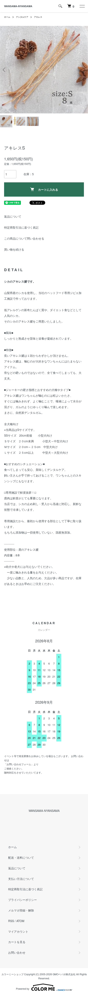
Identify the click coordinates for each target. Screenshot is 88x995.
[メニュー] (82, 6)
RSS (11, 921)
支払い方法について (21, 879)
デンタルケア (22, 16)
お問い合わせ (16, 952)
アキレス (38, 16)
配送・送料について (21, 857)
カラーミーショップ (12, 974)
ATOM (20, 921)
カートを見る (16, 942)
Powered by (22, 988)
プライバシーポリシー (22, 900)
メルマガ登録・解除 (21, 910)
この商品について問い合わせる (24, 238)
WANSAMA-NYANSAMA (18, 6)
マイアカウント (18, 931)
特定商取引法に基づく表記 (21, 227)
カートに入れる (48, 189)
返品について (12, 216)
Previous (4, 69)
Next (83, 69)
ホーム (7, 16)
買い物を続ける (14, 249)
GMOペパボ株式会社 (64, 974)
